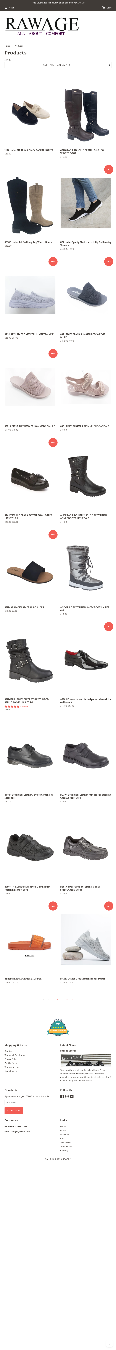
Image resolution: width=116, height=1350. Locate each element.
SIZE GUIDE (65, 1142)
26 (66, 999)
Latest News (68, 1045)
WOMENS (64, 1134)
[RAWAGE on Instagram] (67, 1097)
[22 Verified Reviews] (58, 1041)
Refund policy (11, 1071)
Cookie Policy (11, 1063)
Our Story (9, 1051)
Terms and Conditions (15, 1055)
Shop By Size (66, 1146)
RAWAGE (67, 1159)
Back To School (68, 1051)
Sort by (8, 59)
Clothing (64, 1150)
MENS (63, 1130)
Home (7, 46)
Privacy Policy (11, 1059)
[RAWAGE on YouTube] (72, 1097)
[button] (12, 706)
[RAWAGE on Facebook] (62, 1097)
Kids (62, 1138)
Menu (11, 7)
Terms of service (12, 1067)
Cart (108, 7)
